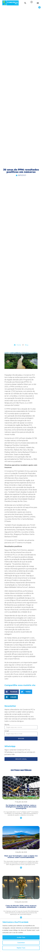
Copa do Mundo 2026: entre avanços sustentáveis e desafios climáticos (21, 906)
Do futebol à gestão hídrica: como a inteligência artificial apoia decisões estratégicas (21, 806)
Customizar (21, 942)
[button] (39, 7)
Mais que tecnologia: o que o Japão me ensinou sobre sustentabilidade (21, 856)
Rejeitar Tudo (21, 948)
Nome (6, 724)
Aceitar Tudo (21, 937)
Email (6, 731)
